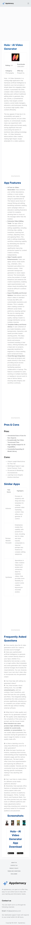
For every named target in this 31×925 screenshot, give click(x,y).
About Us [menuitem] (14, 862)
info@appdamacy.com (13, 911)
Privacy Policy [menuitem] (14, 868)
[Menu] (28, 3)
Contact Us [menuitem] (14, 865)
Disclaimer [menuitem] (14, 874)
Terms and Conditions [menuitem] (13, 871)
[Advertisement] (15, 22)
